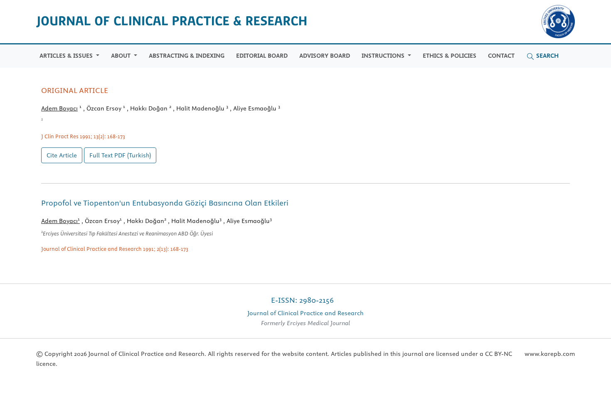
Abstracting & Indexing (186, 55)
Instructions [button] (384, 55)
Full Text (120, 155)
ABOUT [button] (121, 55)
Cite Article (62, 155)
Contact (501, 55)
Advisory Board (324, 55)
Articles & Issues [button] (66, 55)
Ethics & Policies (449, 55)
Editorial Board (262, 55)
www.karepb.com (550, 354)
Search (547, 55)
